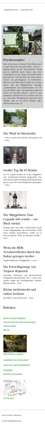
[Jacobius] (22, 40)
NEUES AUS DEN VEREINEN (14, 319)
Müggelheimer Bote (11, 10)
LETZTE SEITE (8, 399)
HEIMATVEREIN (9, 326)
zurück (7, 18)
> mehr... (6, 140)
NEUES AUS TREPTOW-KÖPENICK (16, 365)
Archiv (4, 415)
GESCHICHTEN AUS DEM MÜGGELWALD (19, 322)
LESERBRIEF (8, 370)
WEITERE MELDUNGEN (12, 374)
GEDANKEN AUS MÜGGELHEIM (16, 360)
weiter (38, 18)
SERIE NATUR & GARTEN (13, 354)
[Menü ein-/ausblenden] (41, 0)
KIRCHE (6, 330)
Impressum (17, 415)
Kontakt (9, 415)
